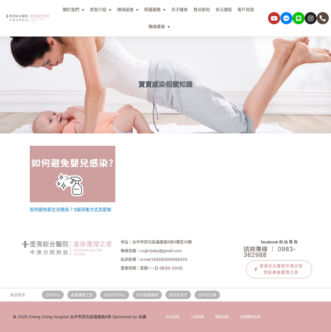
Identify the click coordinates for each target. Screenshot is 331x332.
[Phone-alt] (323, 18)
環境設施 (125, 9)
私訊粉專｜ (154, 259)
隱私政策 (222, 317)
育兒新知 (201, 9)
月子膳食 (179, 9)
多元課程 (223, 9)
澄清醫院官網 (250, 317)
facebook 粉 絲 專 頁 (279, 241)
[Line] (298, 18)
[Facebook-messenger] (286, 18)
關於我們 (71, 9)
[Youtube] (274, 18)
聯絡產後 (157, 26)
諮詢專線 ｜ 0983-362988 (270, 252)
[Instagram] (311, 18)
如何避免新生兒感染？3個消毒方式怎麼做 (70, 209)
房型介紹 (98, 9)
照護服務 (152, 9)
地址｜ (156, 241)
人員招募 (197, 317)
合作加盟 (172, 317)
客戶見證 (245, 9)
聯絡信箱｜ (151, 250)
